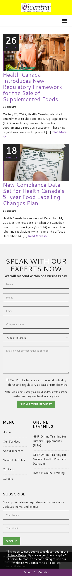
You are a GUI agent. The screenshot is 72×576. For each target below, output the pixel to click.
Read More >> (37, 236)
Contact (8, 469)
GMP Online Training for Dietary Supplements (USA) (49, 440)
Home (7, 432)
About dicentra (13, 450)
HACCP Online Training (49, 473)
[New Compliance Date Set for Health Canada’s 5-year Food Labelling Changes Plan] (36, 162)
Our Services (11, 441)
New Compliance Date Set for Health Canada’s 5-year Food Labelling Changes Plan (33, 194)
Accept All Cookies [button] (36, 572)
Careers (8, 478)
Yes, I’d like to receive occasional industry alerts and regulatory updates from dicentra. (38, 382)
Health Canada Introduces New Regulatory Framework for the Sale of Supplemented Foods (32, 86)
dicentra (11, 107)
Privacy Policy (17, 555)
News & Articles (14, 460)
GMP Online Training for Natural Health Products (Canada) (49, 459)
